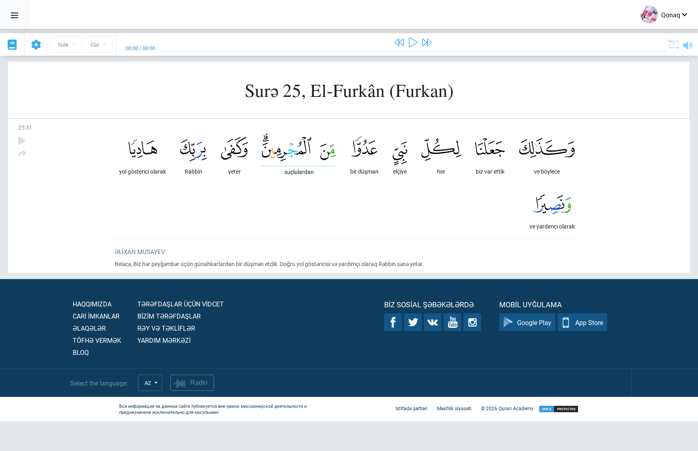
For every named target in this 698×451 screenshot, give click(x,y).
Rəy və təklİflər (166, 328)
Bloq (81, 352)
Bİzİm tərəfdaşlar (169, 316)
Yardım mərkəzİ (164, 340)
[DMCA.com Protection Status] (558, 409)
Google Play (534, 322)
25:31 (25, 127)
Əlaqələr (89, 328)
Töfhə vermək (97, 340)
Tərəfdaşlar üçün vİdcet (180, 304)
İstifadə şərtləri (411, 408)
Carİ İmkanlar (96, 316)
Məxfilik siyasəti (454, 408)
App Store (589, 322)
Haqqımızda (92, 304)
